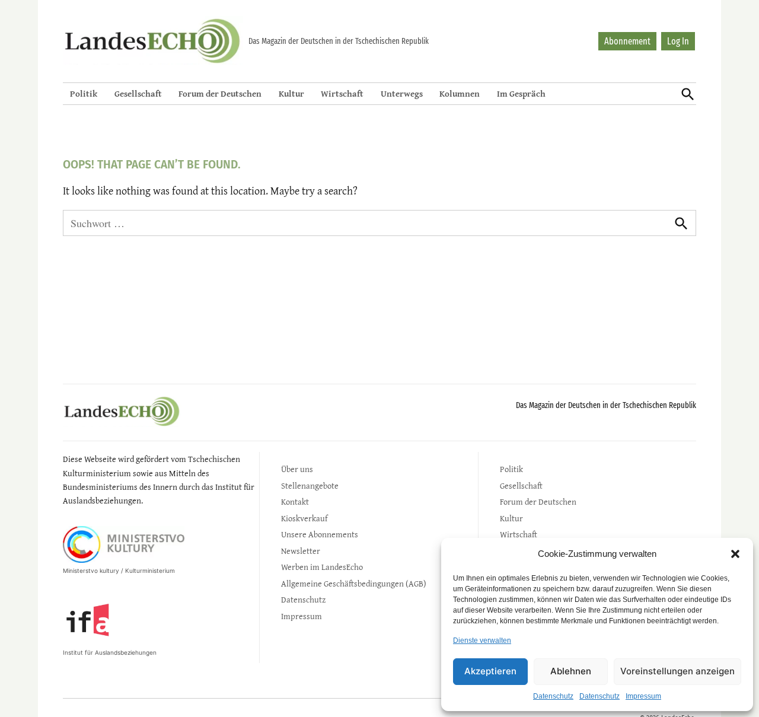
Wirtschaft (342, 93)
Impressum (643, 696)
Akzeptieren (490, 671)
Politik (83, 93)
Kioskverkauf (304, 518)
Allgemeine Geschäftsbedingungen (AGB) (353, 583)
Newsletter (300, 550)
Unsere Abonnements (319, 534)
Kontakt (295, 501)
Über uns (297, 469)
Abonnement (627, 41)
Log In (678, 41)
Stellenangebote (310, 485)
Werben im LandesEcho (322, 566)
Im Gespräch (521, 93)
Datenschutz (553, 696)
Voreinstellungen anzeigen (677, 671)
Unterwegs (402, 93)
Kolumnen (459, 93)
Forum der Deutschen (219, 93)
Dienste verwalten (482, 640)
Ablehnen (570, 671)
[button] (735, 554)
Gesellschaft (138, 93)
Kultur (291, 93)
